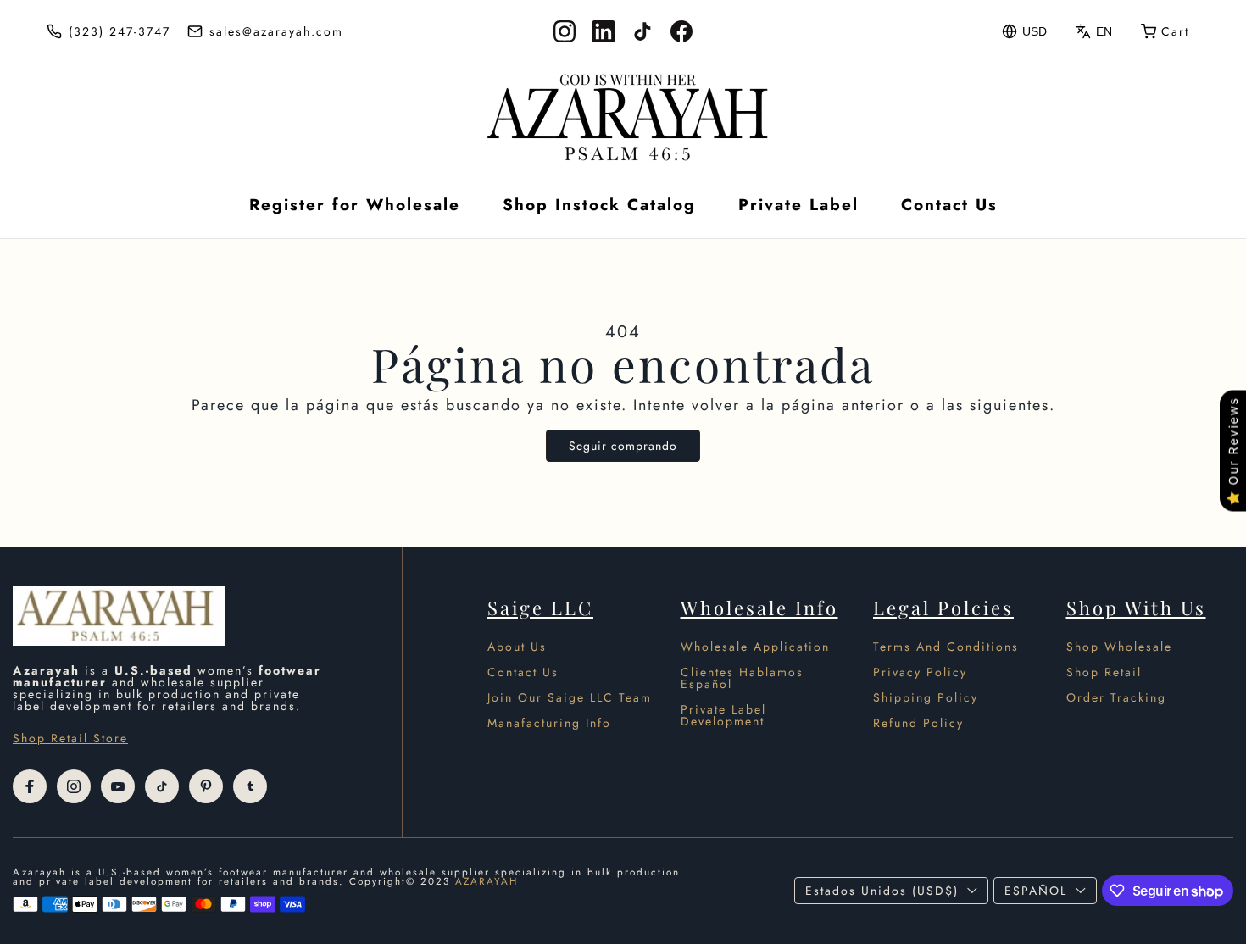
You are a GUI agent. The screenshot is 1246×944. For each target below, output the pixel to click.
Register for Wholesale (354, 204)
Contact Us (949, 204)
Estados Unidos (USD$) (882, 890)
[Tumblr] (250, 786)
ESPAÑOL (1035, 890)
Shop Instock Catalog (599, 204)
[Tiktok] (162, 786)
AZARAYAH (486, 881)
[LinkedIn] (603, 31)
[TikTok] (642, 31)
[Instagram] (564, 31)
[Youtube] (118, 786)
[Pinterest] (206, 786)
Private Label (798, 204)
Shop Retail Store (70, 738)
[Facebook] (681, 31)
